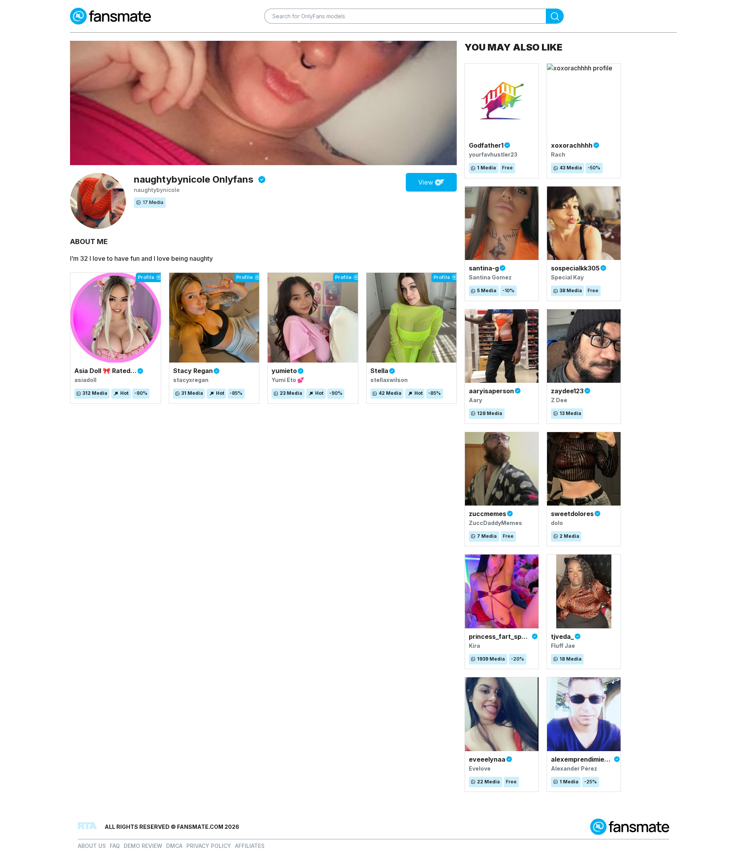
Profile (146, 277)
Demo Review (143, 845)
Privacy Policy (208, 845)
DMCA (174, 845)
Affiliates (250, 845)
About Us (92, 845)
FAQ (115, 845)
